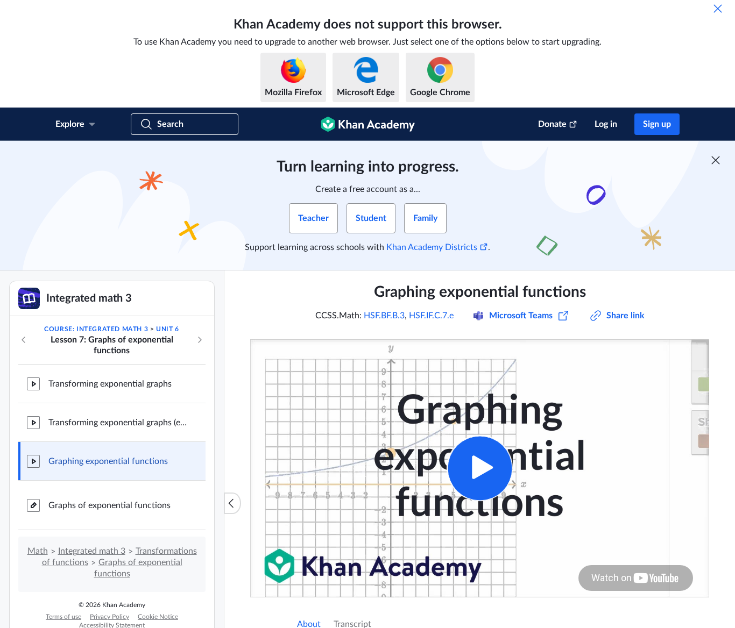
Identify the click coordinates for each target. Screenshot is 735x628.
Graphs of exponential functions (109, 505)
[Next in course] (199, 339)
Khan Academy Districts (431, 247)
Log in (606, 124)
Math (37, 551)
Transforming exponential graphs (110, 384)
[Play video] (479, 468)
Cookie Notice (158, 616)
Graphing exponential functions (108, 461)
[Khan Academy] (368, 124)
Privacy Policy (109, 616)
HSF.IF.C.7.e (431, 315)
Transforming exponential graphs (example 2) (118, 422)
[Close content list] (232, 503)
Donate (552, 124)
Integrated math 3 (91, 551)
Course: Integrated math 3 (96, 329)
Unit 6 (167, 329)
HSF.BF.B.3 (384, 315)
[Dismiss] (717, 8)
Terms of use (63, 616)
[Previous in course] (23, 339)
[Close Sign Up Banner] (715, 160)
